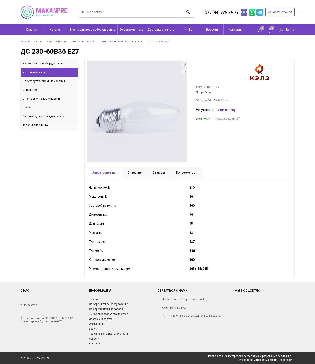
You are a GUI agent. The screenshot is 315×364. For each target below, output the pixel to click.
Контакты (235, 29)
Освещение (30, 89)
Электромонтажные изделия (42, 98)
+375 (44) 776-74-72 (174, 307)
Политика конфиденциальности (108, 333)
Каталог (55, 29)
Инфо (188, 29)
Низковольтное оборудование (43, 63)
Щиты (27, 107)
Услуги (93, 328)
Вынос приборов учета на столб (108, 313)
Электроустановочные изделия (44, 81)
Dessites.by (285, 359)
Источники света (34, 72)
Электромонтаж (131, 29)
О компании (96, 323)
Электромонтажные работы (106, 309)
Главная (32, 29)
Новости (212, 29)
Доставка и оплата (160, 29)
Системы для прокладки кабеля (44, 116)
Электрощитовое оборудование (92, 29)
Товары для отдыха (36, 125)
